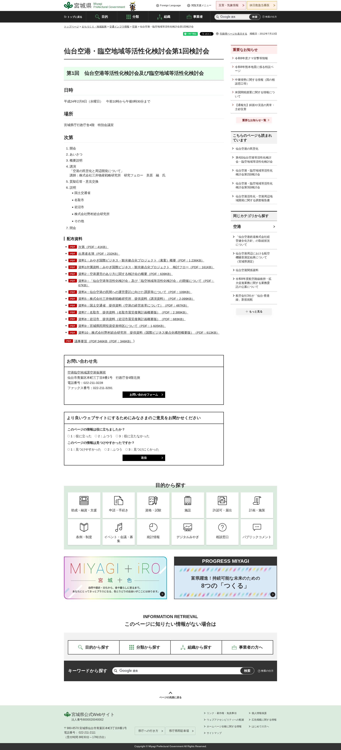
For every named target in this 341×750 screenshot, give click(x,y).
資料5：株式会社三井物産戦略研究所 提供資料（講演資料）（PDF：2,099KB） (136, 299)
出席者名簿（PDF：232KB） (99, 253)
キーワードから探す (87, 670)
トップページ (71, 26)
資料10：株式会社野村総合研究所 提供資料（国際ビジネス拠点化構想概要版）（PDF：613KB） (148, 332)
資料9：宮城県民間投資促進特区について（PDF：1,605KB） (122, 326)
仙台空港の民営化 (247, 148)
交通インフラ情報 (119, 26)
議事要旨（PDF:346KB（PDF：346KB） (103, 341)
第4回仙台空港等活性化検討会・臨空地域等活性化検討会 (254, 159)
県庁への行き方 (148, 730)
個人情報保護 (259, 713)
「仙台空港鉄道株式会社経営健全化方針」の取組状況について (253, 240)
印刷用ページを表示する (233, 33)
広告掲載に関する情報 (264, 719)
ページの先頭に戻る (170, 697)
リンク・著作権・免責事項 (222, 713)
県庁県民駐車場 (179, 730)
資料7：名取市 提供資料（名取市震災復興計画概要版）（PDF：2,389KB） (133, 312)
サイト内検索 (217, 17)
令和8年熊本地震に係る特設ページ (254, 68)
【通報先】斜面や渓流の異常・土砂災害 (255, 107)
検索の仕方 (271, 16)
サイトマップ (214, 733)
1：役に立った (81, 436)
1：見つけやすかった (86, 449)
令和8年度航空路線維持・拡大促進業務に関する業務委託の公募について (253, 282)
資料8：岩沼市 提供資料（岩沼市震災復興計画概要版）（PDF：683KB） (132, 319)
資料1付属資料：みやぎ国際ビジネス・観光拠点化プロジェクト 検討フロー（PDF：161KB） (146, 267)
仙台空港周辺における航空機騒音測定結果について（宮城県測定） (253, 257)
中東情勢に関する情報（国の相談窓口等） (255, 81)
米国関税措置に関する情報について (255, 94)
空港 (134, 26)
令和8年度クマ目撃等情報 (251, 58)
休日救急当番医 (259, 5)
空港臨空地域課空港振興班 (86, 372)
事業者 (198, 16)
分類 (135, 16)
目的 (105, 16)
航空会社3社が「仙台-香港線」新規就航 (252, 297)
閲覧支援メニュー (201, 5)
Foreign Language (170, 5)
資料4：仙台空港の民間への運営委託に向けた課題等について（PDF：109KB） (135, 292)
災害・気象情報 (229, 5)
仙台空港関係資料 (247, 270)
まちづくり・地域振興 (94, 26)
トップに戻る (74, 16)
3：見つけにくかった (144, 449)
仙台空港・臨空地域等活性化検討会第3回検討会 (254, 185)
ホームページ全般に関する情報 (224, 726)
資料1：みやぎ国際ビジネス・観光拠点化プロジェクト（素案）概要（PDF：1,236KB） (141, 260)
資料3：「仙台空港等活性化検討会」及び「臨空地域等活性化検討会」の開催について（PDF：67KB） (146, 283)
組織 (167, 16)
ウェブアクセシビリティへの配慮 (225, 719)
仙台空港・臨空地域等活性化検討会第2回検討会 (254, 172)
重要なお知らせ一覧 (254, 120)
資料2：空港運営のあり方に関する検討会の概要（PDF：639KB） (125, 274)
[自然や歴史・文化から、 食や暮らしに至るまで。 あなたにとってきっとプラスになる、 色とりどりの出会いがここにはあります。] (115, 589)
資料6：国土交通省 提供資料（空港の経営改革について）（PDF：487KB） (133, 305)
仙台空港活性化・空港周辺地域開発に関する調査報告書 (254, 198)
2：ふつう (105, 436)
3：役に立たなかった (134, 436)
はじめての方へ (260, 726)
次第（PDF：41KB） (93, 247)
